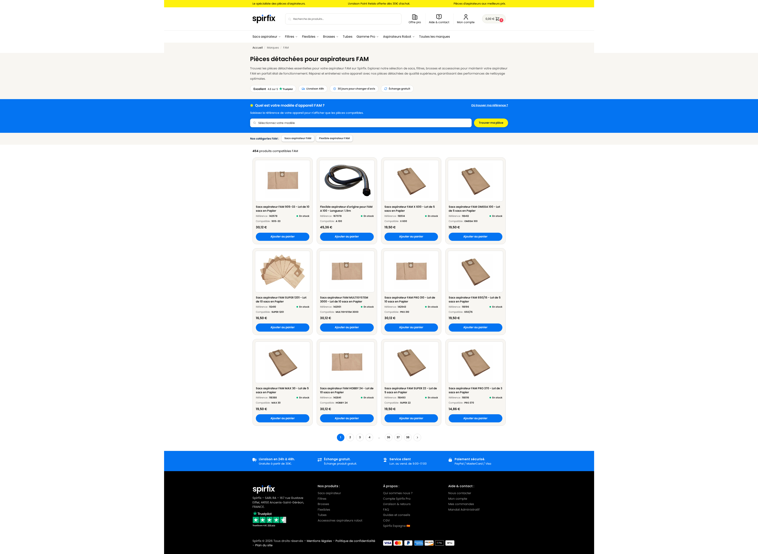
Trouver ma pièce (491, 123)
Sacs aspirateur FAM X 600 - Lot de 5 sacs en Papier (409, 209)
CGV (386, 520)
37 (398, 437)
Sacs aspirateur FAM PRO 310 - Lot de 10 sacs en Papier (409, 299)
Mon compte (466, 22)
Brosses (323, 504)
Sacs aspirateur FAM (297, 138)
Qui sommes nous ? (398, 493)
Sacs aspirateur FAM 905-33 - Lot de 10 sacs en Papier (282, 209)
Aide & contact (439, 22)
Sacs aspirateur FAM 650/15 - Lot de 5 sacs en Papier (475, 299)
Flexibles (324, 509)
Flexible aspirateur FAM (334, 138)
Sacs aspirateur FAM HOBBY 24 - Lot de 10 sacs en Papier (347, 390)
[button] (494, 18)
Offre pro (415, 22)
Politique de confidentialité (355, 541)
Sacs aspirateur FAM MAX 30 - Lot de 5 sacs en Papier (282, 390)
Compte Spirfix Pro (397, 499)
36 (388, 437)
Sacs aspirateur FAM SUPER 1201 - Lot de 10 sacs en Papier (281, 299)
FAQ (386, 509)
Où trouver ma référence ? (489, 105)
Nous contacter (459, 493)
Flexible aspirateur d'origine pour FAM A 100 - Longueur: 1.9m (346, 209)
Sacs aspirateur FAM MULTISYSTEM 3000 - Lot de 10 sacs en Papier (344, 299)
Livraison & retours (397, 504)
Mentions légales (319, 541)
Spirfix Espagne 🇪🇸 (396, 526)
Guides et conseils (396, 515)
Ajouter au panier (283, 236)
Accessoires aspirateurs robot (340, 520)
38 (407, 437)
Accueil (257, 48)
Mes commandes (461, 504)
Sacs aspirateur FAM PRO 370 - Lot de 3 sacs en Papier (475, 390)
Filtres (322, 499)
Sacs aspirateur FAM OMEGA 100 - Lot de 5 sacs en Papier (474, 209)
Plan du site (263, 545)
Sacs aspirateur (329, 493)
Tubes (322, 515)
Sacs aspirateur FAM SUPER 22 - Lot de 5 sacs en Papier (410, 390)
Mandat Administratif (464, 509)
